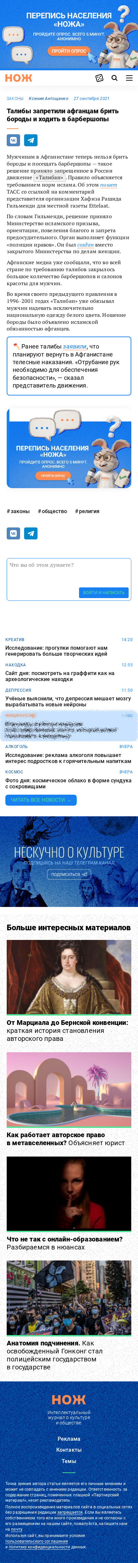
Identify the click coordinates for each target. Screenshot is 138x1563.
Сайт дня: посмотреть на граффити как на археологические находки (60, 676)
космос (14, 772)
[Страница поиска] (114, 78)
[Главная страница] (18, 78)
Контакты (69, 1450)
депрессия (18, 690)
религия (89, 511)
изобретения (20, 715)
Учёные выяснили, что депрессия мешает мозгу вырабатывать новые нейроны (68, 701)
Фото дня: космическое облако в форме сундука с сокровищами (68, 783)
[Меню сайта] (129, 78)
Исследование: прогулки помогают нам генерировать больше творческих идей (56, 651)
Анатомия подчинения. (55, 1355)
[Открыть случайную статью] (99, 78)
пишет (108, 184)
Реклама (69, 1439)
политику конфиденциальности (39, 1547)
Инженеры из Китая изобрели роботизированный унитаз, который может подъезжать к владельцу (61, 730)
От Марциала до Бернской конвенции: (67, 1031)
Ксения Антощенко (48, 98)
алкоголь (16, 746)
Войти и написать (104, 592)
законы (15, 98)
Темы (69, 1461)
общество (54, 511)
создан (85, 244)
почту (16, 1529)
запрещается (70, 1512)
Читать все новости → (41, 800)
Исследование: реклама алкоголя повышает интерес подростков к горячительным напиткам (68, 758)
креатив (14, 639)
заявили (74, 346)
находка (15, 665)
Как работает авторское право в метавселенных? (66, 1139)
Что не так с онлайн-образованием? (65, 1243)
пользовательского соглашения (36, 1541)
